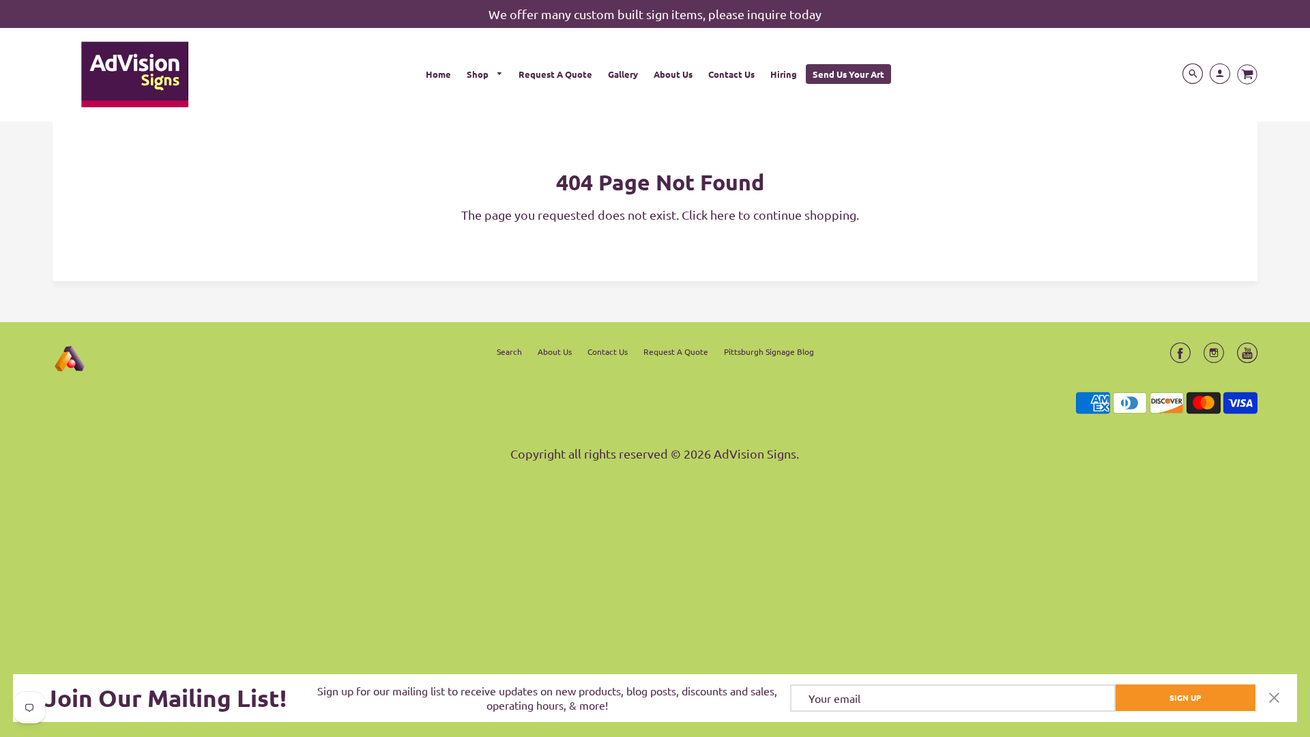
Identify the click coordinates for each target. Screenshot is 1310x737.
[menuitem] (438, 74)
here (723, 214)
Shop (479, 74)
